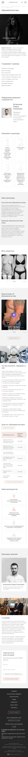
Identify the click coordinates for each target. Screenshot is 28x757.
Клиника (14, 691)
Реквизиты (14, 702)
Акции (14, 699)
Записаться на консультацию (14, 481)
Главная (3, 6)
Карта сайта (14, 705)
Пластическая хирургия (15, 6)
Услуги (8, 6)
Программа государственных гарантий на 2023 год (13, 734)
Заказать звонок (14, 712)
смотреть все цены (8, 427)
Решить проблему (14, 338)
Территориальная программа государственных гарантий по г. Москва (13, 737)
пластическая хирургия (18, 47)
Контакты (14, 707)
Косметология (14, 696)
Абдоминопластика (8, 7)
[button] (23, 281)
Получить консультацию (11, 678)
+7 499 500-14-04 (12, 2)
